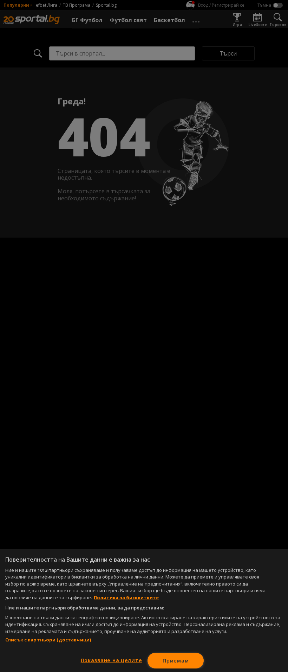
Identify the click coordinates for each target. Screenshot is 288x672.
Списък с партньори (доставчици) (48, 640)
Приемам (176, 660)
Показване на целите (111, 660)
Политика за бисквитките (126, 597)
